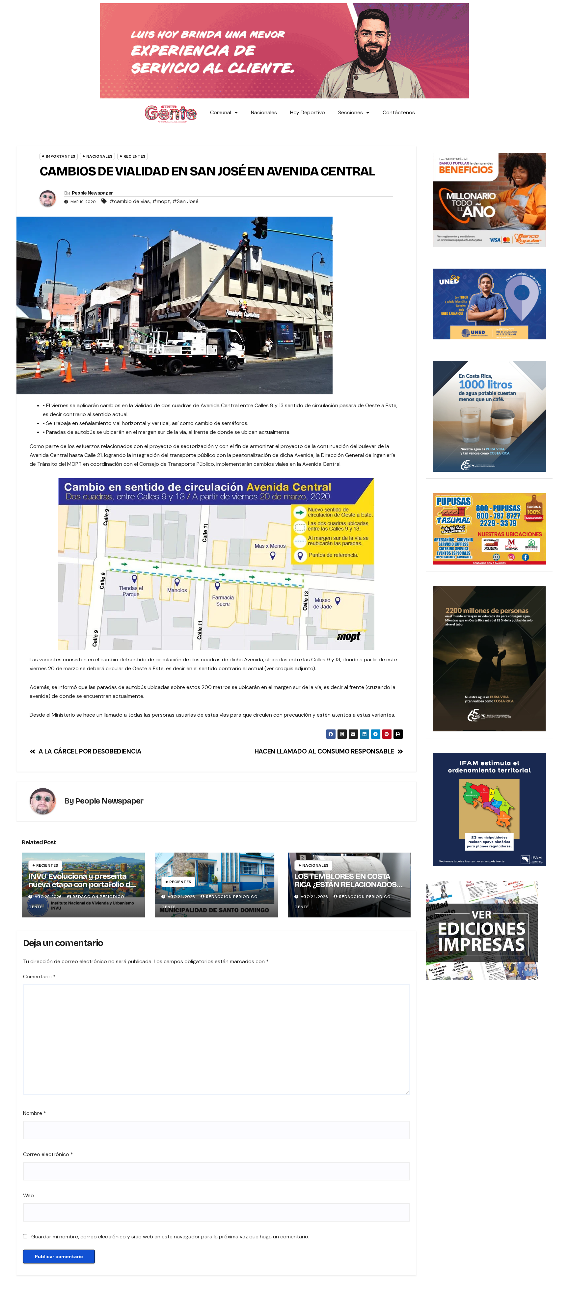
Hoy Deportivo (307, 112)
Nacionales (264, 112)
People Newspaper (92, 193)
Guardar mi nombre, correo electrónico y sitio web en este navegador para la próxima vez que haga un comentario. (170, 1236)
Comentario (39, 976)
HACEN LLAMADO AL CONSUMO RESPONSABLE (324, 751)
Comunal (220, 112)
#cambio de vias (129, 201)
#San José (185, 201)
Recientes (134, 156)
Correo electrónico (48, 1154)
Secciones (350, 112)
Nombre (34, 1113)
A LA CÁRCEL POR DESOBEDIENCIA (90, 751)
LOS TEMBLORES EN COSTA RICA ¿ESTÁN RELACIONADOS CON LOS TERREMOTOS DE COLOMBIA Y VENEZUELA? (345, 889)
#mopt (161, 201)
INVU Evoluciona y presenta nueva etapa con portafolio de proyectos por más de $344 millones (81, 889)
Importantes (60, 156)
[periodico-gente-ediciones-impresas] (482, 930)
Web (28, 1195)
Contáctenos (399, 112)
